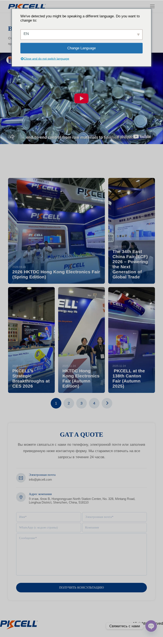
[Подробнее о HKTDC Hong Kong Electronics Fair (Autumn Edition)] (81, 340)
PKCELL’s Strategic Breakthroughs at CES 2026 (31, 378)
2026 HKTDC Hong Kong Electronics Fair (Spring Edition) (56, 274)
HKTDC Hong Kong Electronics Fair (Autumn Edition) (81, 378)
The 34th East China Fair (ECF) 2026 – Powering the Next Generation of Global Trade (130, 264)
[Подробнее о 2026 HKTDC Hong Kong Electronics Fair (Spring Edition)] (56, 231)
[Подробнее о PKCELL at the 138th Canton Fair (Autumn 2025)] (131, 340)
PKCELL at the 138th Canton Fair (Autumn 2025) (128, 378)
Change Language (81, 48)
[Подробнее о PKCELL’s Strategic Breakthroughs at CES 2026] (31, 340)
